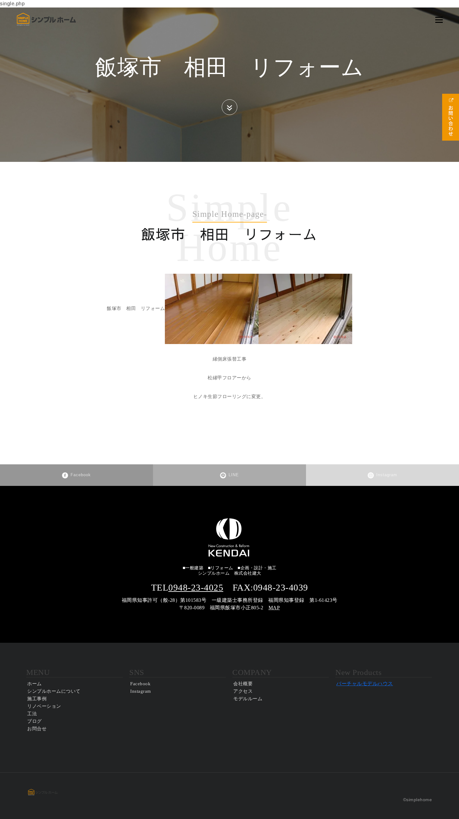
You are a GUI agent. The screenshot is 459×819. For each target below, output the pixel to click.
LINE (234, 474)
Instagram (386, 474)
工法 (32, 713)
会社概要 (243, 683)
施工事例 (37, 698)
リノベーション (44, 706)
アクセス (243, 691)
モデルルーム (247, 698)
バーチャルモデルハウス (364, 683)
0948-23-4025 (195, 587)
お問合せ (37, 728)
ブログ (34, 721)
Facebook (81, 474)
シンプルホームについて (54, 691)
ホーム (34, 683)
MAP (274, 607)
